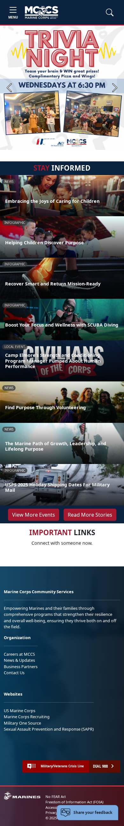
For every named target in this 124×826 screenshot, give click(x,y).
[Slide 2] (63, 142)
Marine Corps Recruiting (27, 716)
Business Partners (21, 666)
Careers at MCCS (19, 654)
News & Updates (19, 660)
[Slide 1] (51, 142)
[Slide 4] (78, 142)
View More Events (33, 514)
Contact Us (14, 672)
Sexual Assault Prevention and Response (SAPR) (49, 729)
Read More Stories (90, 514)
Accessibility (55, 807)
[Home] (41, 12)
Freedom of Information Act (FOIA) (74, 802)
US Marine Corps (19, 710)
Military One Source (22, 723)
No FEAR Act (55, 796)
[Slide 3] (71, 142)
